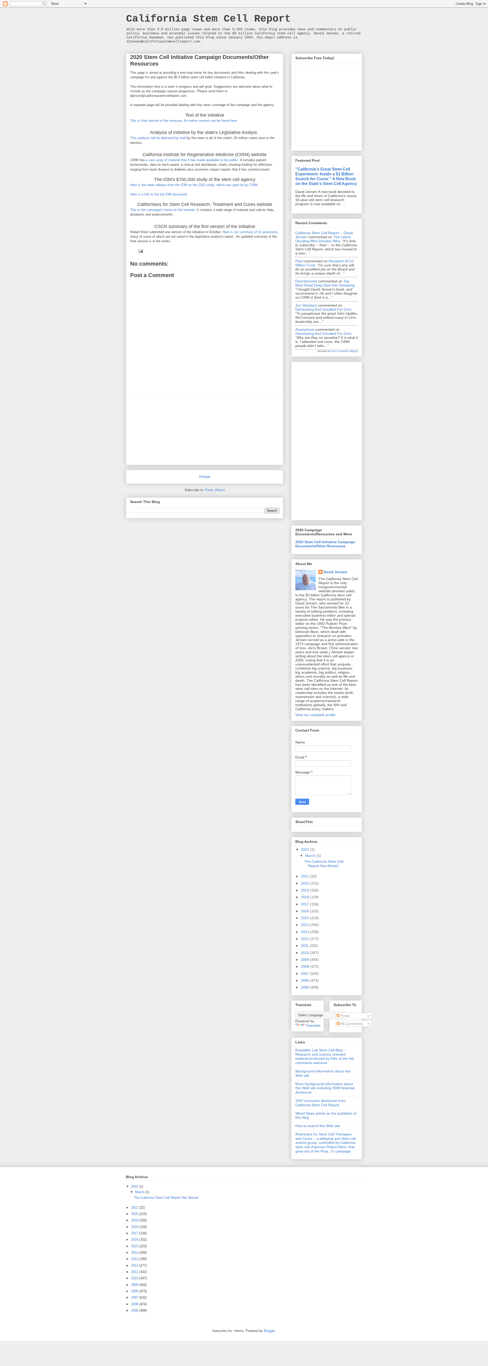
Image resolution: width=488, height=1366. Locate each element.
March (310, 856)
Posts (344, 1016)
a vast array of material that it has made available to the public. (192, 160)
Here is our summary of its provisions (250, 232)
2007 (305, 974)
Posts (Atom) (215, 490)
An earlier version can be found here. (211, 121)
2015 (305, 918)
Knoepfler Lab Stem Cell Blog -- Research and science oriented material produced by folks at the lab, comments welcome (325, 1056)
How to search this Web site (317, 1126)
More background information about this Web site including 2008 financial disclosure (325, 1088)
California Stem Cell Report (208, 19)
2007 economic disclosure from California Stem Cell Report (320, 1103)
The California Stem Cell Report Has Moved (323, 863)
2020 (305, 883)
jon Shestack (306, 305)
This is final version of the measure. (156, 121)
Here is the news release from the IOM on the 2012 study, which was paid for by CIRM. (195, 185)
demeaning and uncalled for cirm (323, 309)
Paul (298, 261)
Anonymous (304, 329)
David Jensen (335, 572)
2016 (305, 911)
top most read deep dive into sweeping (325, 283)
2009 (305, 960)
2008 (305, 966)
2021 (305, 876)
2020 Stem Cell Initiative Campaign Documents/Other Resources (325, 544)
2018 (305, 897)
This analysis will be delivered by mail (158, 138)
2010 (305, 953)
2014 (305, 925)
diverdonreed (306, 281)
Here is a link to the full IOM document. (159, 194)
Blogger (269, 1331)
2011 (305, 946)
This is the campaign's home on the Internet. (163, 210)
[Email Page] (140, 251)
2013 (305, 932)
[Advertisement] (204, 429)
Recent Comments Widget (342, 351)
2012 (305, 939)
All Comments (351, 1024)
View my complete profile (315, 715)
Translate (313, 1025)
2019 (305, 890)
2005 (305, 987)
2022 (305, 849)
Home (204, 477)
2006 (305, 980)
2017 (305, 904)
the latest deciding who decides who (322, 239)
